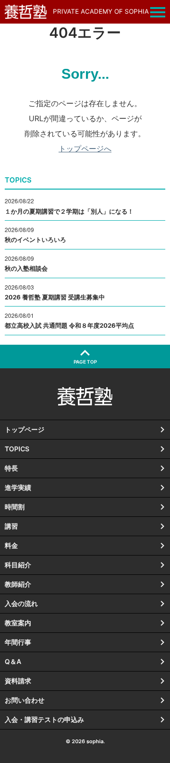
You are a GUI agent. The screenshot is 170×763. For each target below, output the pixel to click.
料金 (11, 545)
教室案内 (18, 623)
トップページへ (85, 148)
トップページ (24, 429)
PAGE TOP (85, 362)
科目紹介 (18, 565)
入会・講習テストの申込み (44, 719)
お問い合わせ (24, 700)
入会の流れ (21, 603)
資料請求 (18, 681)
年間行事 (18, 642)
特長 (11, 468)
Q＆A (13, 661)
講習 (11, 526)
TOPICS (17, 449)
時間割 (15, 507)
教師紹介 (18, 584)
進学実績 (18, 487)
